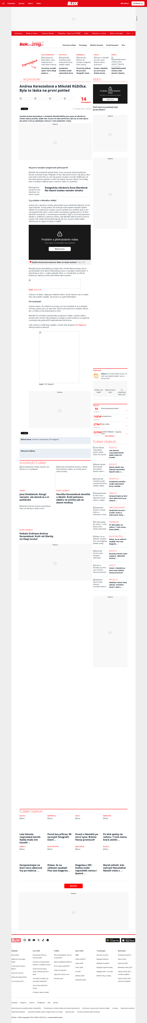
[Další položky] (133, 33)
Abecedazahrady (117, 507)
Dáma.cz (113, 493)
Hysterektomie (106, 416)
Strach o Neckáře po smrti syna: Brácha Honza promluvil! (117, 570)
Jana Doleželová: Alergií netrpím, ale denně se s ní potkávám (34, 497)
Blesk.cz (113, 447)
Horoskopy (83, 45)
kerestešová (43, 439)
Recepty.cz (63, 55)
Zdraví (22, 490)
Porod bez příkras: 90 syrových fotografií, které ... (83, 70)
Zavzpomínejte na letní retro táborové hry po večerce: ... (118, 498)
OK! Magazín (54, 439)
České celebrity (63, 490)
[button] (112, 940)
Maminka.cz (80, 55)
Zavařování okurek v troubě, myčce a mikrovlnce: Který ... (117, 512)
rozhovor (35, 439)
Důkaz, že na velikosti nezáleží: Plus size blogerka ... (117, 541)
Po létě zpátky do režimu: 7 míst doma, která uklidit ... (117, 527)
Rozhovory (31, 79)
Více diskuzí (109, 436)
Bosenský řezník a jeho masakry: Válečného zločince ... (118, 556)
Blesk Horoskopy (47, 55)
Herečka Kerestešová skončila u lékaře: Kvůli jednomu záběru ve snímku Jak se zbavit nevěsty (73, 498)
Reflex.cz (113, 579)
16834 (96, 416)
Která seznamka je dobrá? (110, 408)
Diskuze (96, 406)
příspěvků (96, 412)
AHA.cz (96, 55)
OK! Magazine (80, 325)
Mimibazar (114, 522)
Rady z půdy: (105, 424)
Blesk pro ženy (116, 536)
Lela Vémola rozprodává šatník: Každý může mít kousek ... (116, 453)
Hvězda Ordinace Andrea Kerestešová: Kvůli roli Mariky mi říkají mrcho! (36, 536)
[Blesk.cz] (73, 3)
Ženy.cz (114, 55)
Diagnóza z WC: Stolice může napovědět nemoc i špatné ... (86, 868)
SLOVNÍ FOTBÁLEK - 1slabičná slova (111, 433)
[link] (24, 940)
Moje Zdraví (79, 846)
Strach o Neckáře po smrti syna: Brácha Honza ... (100, 70)
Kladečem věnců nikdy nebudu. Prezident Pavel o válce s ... (118, 584)
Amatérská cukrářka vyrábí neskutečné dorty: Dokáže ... (117, 483)
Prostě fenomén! (112, 45)
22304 (96, 432)
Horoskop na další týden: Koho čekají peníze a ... (48, 70)
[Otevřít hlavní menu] (3, 3)
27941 (96, 424)
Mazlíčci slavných (96, 45)
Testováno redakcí (69, 45)
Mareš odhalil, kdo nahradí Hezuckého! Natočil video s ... (117, 469)
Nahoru (73, 886)
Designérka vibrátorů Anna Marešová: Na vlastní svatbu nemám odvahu (66, 189)
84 (96, 409)
